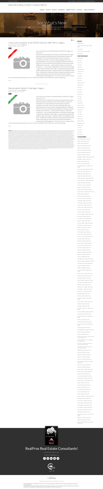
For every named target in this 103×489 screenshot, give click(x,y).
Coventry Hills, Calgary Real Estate (84, 207)
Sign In (10, 1)
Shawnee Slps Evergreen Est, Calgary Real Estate (16, 145)
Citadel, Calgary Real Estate (83, 193)
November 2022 (80, 82)
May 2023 (79, 78)
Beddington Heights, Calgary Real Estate (31, 131)
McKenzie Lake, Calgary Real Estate (36, 139)
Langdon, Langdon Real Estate (34, 138)
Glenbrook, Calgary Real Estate (35, 136)
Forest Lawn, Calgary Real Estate (84, 234)
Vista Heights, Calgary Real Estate (22, 147)
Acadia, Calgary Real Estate (27, 130)
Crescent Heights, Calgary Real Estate (40, 135)
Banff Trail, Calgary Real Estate (83, 152)
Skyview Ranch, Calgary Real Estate (61, 145)
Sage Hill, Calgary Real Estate (38, 144)
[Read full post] (21, 62)
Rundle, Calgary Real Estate (83, 334)
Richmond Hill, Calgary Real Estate (17, 142)
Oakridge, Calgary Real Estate (18, 46)
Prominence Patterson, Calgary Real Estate (25, 141)
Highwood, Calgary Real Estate (34, 137)
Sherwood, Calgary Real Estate (39, 145)
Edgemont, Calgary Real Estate (83, 227)
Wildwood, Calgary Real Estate (26, 148)
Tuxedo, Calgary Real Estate (32, 146)
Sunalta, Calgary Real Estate (83, 382)
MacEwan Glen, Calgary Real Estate (57, 138)
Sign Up (15, 1)
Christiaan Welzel (47, 481)
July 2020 (79, 112)
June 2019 (79, 129)
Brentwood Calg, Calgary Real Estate (20, 132)
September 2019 (80, 123)
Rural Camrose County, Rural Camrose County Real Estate (24, 143)
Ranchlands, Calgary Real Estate (49, 141)
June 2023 (79, 76)
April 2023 (79, 80)
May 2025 (79, 67)
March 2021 (80, 103)
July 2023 (79, 73)
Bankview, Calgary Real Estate (19, 131)
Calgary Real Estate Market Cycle (52, 132)
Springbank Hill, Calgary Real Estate (84, 378)
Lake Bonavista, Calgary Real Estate (13, 138)
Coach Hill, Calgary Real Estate (19, 134)
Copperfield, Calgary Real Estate (40, 134)
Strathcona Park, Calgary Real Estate (85, 380)
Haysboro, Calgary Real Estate (13, 137)
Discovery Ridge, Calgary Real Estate (85, 223)
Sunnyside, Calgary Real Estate (83, 385)
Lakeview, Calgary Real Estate (24, 138)
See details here (40, 98)
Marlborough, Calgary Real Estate (68, 138)
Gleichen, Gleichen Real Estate (25, 136)
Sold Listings (80, 53)
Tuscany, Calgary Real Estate (23, 146)
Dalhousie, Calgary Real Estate (83, 220)
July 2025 (79, 65)
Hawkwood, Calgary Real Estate (67, 136)
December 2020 (80, 107)
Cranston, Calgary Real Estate (19, 135)
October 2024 (80, 71)
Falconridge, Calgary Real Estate (84, 232)
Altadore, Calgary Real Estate (55, 130)
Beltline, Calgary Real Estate (52, 131)
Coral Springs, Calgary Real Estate (51, 134)
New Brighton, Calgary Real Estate (69, 139)
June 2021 (79, 98)
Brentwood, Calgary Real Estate (32, 132)
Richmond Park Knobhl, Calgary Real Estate (30, 142)
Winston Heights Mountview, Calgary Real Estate (39, 148)
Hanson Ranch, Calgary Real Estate (45, 136)
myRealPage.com (51, 478)
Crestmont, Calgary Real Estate (52, 135)
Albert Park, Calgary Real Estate (46, 130)
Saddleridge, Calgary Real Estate (28, 144)
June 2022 (79, 89)
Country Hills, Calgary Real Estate (62, 134)
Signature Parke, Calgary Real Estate (50, 145)
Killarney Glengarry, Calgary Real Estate (67, 137)
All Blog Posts (80, 43)
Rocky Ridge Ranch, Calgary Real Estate (54, 142)
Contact (80, 9)
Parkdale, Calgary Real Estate (67, 140)
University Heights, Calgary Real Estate (43, 146)
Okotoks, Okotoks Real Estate (34, 140)
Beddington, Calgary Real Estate (43, 131)
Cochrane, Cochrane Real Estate (30, 134)
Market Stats (70, 9)
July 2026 (79, 60)
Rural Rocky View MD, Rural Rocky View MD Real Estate (84, 347)
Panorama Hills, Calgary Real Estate (57, 140)
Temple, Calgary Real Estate (83, 387)
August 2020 (80, 109)
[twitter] (48, 458)
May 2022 (79, 91)
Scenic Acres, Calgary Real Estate (68, 144)
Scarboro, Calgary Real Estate (57, 144)
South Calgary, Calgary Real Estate (84, 376)
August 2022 (80, 85)
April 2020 (79, 116)
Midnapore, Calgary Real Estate (47, 139)
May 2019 (79, 132)
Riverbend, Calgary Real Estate (42, 142)
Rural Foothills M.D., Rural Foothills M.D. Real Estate (41, 143)
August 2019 (80, 125)
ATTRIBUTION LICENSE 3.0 (59, 481)
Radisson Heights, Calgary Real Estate (38, 141)
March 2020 (80, 118)
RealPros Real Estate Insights (83, 51)
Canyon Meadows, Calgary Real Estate (85, 180)
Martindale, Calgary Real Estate (13, 139)
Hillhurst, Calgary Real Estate (44, 137)
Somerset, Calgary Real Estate (83, 373)
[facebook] (44, 458)
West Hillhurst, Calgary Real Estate (34, 147)
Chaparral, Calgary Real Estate (43, 133)
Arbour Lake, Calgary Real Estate (66, 130)
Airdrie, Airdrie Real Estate (36, 130)
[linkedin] (51, 458)
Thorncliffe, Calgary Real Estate (13, 146)
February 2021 (80, 105)
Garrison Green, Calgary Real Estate (14, 136)
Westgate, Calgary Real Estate (56, 147)
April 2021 (79, 100)
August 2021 (80, 94)
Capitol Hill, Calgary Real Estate (23, 133)
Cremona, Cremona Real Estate (29, 135)
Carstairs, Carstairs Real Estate (33, 133)
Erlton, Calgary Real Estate (83, 229)
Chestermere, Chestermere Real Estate (65, 133)
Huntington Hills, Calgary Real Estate (55, 137)
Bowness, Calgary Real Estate (62, 131)
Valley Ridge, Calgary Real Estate (55, 146)
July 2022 (79, 87)
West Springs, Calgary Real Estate (45, 147)
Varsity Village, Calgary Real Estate (84, 402)
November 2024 (80, 69)
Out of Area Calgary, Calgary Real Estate (45, 140)
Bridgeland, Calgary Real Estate (42, 132)
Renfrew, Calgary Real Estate (83, 319)
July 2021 (79, 96)
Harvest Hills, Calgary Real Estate (57, 136)
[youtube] (55, 458)
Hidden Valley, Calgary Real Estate (23, 137)
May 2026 (79, 62)
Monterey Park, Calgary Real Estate (58, 139)
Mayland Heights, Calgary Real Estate (24, 139)
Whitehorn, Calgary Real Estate (16, 148)
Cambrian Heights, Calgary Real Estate (64, 132)
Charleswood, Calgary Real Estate (53, 133)
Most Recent (80, 58)
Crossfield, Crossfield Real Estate (62, 135)
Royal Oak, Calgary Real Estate (65, 142)
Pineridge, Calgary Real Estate (13, 141)
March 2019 (80, 134)
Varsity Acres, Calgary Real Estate (66, 146)
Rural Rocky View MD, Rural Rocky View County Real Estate (59, 143)
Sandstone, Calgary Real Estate (48, 144)
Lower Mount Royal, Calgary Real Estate (45, 138)
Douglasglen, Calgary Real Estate (84, 225)
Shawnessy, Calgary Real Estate (29, 145)
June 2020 (79, 114)
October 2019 (80, 120)
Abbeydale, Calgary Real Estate (18, 130)
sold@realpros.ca (54, 455)
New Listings (80, 49)
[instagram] (58, 458)
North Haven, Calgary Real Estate (14, 140)
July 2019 (79, 127)
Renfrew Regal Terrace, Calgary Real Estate (61, 141)
